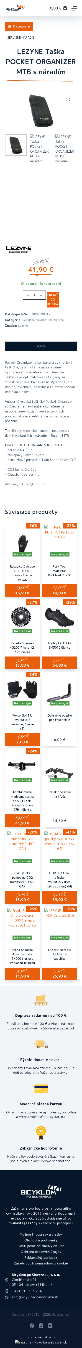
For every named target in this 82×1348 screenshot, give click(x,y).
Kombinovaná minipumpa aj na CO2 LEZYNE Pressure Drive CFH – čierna (22, 801)
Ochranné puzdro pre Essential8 (59, 717)
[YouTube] (50, 1325)
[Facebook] (32, 1325)
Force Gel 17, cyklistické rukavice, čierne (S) (22, 722)
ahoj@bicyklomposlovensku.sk (35, 1297)
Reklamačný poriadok (41, 1258)
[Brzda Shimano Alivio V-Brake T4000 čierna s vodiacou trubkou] (22, 924)
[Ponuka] (74, 8)
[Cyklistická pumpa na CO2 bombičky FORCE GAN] (22, 847)
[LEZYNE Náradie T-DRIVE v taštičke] (59, 924)
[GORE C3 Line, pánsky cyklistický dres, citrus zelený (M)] (59, 847)
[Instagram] (41, 1325)
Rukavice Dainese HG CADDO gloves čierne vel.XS (22, 573)
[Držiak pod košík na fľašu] (59, 766)
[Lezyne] (18, 249)
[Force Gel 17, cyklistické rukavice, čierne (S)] (22, 690)
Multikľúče (56, 320)
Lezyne (23, 326)
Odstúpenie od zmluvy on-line (41, 1246)
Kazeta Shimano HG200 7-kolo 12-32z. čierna (22, 647)
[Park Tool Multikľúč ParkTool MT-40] (59, 541)
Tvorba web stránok (41, 1337)
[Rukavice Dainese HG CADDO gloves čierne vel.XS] (22, 541)
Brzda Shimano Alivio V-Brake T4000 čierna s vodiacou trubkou (22, 956)
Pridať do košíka (52, 299)
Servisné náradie (34, 320)
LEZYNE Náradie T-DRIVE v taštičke (59, 954)
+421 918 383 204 (27, 1291)
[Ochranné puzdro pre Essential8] (59, 690)
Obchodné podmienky (41, 1240)
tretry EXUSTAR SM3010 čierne (59, 645)
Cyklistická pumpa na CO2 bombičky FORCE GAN (22, 879)
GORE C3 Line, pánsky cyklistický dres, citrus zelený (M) (59, 879)
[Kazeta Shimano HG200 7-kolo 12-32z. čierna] (22, 617)
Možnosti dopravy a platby (41, 1234)
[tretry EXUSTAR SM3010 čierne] (59, 617)
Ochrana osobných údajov (41, 1252)
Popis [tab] (41, 346)
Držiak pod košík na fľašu (60, 794)
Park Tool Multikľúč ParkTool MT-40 (59, 570)
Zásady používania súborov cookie (41, 1263)
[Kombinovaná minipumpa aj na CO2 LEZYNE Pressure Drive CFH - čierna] (22, 766)
